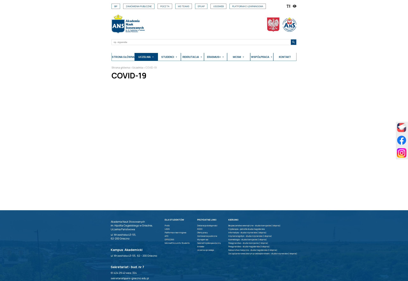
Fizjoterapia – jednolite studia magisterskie (246, 229)
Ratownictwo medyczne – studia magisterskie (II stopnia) (252, 250)
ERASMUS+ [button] (214, 57)
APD (166, 236)
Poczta (164, 6)
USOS (167, 229)
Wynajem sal (202, 239)
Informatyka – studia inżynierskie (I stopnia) (247, 232)
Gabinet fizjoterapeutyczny (209, 243)
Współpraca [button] (260, 57)
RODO (199, 229)
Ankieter (200, 246)
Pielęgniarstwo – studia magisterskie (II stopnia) (249, 246)
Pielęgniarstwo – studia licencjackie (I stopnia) (248, 243)
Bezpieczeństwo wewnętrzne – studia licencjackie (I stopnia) (254, 225)
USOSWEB (218, 6)
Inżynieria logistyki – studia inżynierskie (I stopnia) (250, 236)
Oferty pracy (202, 232)
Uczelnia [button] (144, 57)
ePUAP (201, 6)
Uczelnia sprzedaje (205, 250)
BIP (115, 6)
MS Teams (183, 6)
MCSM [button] (237, 57)
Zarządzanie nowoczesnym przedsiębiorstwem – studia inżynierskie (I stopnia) (262, 253)
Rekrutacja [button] (190, 57)
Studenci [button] (167, 57)
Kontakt (285, 57)
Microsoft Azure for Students (177, 243)
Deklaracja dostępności (207, 225)
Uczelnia (137, 67)
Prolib (167, 225)
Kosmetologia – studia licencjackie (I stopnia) (247, 239)
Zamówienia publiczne (139, 6)
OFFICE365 (169, 239)
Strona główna (123, 57)
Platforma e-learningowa (247, 6)
